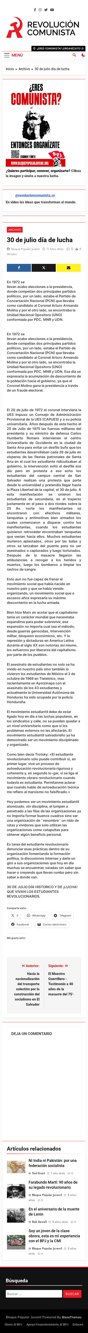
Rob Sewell (39, 1222)
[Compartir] (19, 268)
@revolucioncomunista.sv (35, 195)
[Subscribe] (68, 268)
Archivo (14, 230)
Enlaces (78, 1324)
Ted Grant (38, 1173)
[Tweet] (44, 268)
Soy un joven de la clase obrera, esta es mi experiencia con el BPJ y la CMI (54, 1236)
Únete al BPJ (13, 1324)
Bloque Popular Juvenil (25, 249)
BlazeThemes (71, 1317)
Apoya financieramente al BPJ (47, 1324)
